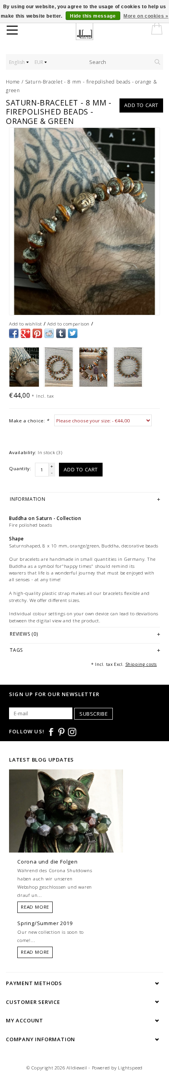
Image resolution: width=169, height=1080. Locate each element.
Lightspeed (130, 1068)
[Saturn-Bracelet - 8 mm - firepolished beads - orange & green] (84, 221)
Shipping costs (141, 664)
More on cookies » (145, 16)
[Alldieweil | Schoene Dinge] (89, 31)
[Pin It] (37, 333)
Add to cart (141, 105)
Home (13, 81)
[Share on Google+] (25, 333)
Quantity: (20, 468)
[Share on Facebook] (13, 333)
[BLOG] (66, 825)
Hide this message (93, 16)
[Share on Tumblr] (61, 333)
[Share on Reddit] (49, 333)
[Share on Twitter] (72, 333)
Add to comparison (68, 324)
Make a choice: (29, 421)
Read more (35, 907)
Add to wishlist (25, 324)
